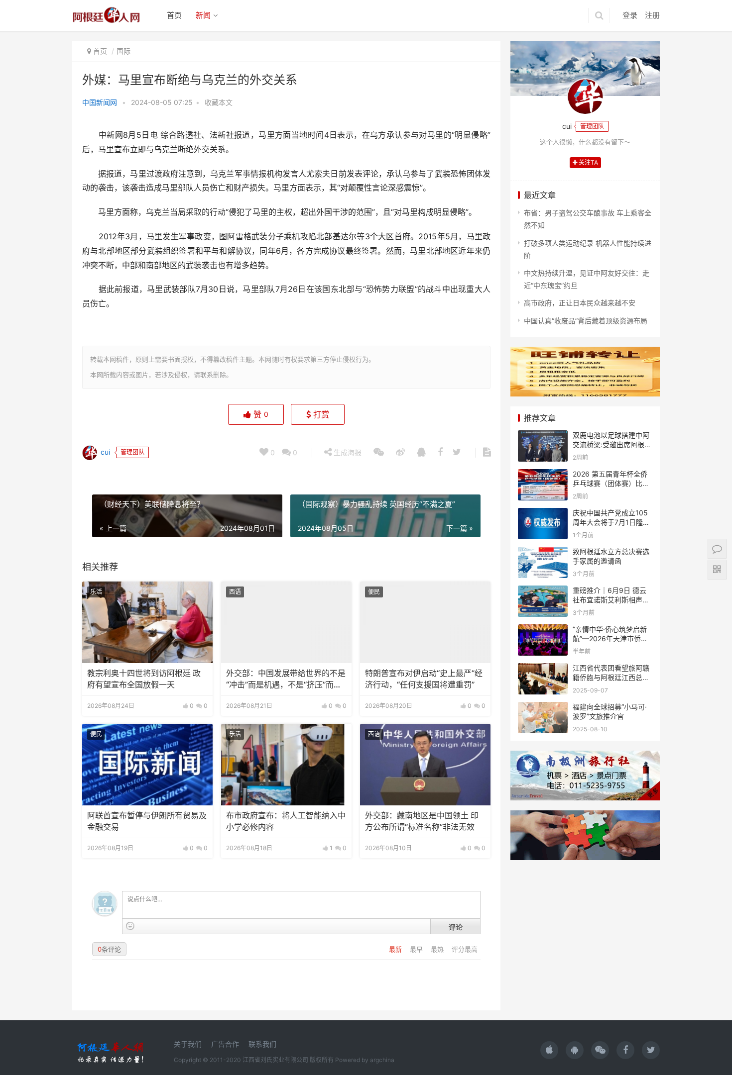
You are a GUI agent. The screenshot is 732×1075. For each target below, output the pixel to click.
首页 (174, 15)
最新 (396, 949)
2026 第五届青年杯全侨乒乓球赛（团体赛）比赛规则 (611, 483)
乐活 (96, 591)
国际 (123, 51)
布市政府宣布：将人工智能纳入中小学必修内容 (286, 821)
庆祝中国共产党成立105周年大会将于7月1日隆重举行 (611, 522)
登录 (629, 15)
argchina (382, 1060)
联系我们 (262, 1044)
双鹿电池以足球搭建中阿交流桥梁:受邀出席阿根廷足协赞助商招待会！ (612, 445)
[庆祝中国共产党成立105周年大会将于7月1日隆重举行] (543, 514)
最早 (417, 949)
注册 (652, 15)
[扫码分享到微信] (378, 452)
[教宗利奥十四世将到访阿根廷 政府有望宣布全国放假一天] (147, 622)
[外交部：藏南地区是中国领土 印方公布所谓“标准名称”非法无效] (425, 764)
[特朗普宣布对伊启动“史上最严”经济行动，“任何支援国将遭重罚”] (425, 622)
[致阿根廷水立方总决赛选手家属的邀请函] (543, 553)
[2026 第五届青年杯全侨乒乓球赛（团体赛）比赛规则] (543, 475)
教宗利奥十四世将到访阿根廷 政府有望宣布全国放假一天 (144, 679)
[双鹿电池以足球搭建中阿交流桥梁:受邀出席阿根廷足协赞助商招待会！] (543, 436)
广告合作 (225, 1044)
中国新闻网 (99, 102)
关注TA (587, 162)
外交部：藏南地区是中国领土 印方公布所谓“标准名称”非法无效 (422, 821)
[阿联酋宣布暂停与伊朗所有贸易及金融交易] (147, 764)
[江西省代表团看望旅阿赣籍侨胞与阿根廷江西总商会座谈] (543, 669)
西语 (235, 591)
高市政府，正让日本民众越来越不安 (579, 302)
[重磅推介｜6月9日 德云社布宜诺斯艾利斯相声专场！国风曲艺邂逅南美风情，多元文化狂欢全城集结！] (543, 591)
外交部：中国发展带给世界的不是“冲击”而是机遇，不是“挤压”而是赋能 (286, 679)
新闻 (203, 15)
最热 (438, 949)
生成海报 (347, 452)
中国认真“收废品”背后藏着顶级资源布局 (585, 320)
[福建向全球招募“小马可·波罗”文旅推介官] (543, 708)
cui (104, 451)
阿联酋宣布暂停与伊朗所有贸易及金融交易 (147, 821)
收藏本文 (219, 102)
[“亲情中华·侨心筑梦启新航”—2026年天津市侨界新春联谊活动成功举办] (543, 630)
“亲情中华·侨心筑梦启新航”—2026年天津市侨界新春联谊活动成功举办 (610, 639)
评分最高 (465, 949)
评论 (456, 927)
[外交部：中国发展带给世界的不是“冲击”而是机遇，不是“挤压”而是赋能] (286, 622)
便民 (374, 591)
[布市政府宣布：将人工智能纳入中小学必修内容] (286, 764)
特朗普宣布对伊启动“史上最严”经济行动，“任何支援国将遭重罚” (424, 679)
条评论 (109, 949)
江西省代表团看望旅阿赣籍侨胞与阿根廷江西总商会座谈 (611, 677)
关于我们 (188, 1044)
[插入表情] (130, 926)
